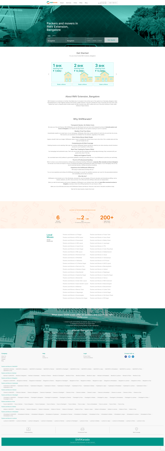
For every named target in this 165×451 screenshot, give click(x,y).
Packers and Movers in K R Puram (99, 260)
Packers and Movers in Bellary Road (100, 240)
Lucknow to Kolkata (94, 421)
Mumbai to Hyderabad (33, 375)
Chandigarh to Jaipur (102, 397)
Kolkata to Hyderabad (44, 409)
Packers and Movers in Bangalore (9, 378)
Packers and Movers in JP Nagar (72, 234)
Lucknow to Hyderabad (46, 421)
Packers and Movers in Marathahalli (73, 272)
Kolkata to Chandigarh (67, 409)
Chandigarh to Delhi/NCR (10, 397)
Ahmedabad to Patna (146, 414)
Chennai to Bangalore (33, 392)
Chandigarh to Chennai (65, 397)
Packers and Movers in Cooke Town (100, 289)
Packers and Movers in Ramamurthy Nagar (75, 298)
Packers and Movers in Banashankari (100, 286)
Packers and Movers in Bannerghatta (100, 266)
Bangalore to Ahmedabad (110, 380)
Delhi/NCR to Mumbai (9, 369)
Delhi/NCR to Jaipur (98, 369)
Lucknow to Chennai (59, 421)
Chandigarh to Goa (8, 399)
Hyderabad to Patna (141, 385)
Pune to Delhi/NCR (8, 404)
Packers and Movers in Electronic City (73, 266)
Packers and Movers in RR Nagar (99, 298)
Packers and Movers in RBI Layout (72, 252)
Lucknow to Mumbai (21, 421)
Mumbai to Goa (136, 375)
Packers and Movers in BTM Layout (73, 237)
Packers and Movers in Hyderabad (9, 383)
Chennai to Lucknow (116, 392)
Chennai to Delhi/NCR (9, 392)
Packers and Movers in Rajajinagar (100, 272)
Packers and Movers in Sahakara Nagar (74, 269)
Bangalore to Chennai (48, 380)
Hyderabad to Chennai (49, 385)
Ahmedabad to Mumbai (23, 414)
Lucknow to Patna (130, 421)
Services (68, 3)
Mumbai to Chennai (46, 375)
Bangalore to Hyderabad (35, 380)
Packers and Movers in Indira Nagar (73, 249)
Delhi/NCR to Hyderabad (36, 369)
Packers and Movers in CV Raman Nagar (74, 263)
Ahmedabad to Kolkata (106, 414)
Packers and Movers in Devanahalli (73, 240)
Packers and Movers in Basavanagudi (101, 283)
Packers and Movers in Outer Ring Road (101, 249)
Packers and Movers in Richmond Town (74, 255)
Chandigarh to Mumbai (23, 397)
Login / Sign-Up (113, 2)
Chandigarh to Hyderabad (51, 397)
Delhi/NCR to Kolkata (86, 369)
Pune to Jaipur (81, 404)
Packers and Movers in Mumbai (8, 373)
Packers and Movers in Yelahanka (72, 260)
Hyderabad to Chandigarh (63, 385)
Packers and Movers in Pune (8, 401)
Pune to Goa (121, 404)
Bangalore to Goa (147, 380)
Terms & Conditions (88, 357)
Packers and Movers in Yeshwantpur (100, 257)
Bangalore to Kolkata (86, 380)
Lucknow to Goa (141, 421)
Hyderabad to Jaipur (101, 385)
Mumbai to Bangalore (21, 375)
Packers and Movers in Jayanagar (99, 243)
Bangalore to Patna (136, 380)
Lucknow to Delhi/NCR (9, 421)
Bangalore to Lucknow (124, 380)
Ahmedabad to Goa (8, 415)
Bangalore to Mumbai (22, 380)
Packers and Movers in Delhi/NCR (9, 366)
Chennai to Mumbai (21, 392)
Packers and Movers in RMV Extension (101, 281)
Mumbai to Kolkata (80, 375)
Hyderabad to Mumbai (23, 385)
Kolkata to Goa (132, 409)
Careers (3, 359)
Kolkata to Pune (79, 409)
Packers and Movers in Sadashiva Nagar (74, 275)
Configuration (89, 38)
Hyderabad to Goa (8, 387)
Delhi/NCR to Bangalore (21, 369)
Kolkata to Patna (123, 409)
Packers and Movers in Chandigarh (9, 395)
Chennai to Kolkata (80, 392)
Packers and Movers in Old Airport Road (101, 295)
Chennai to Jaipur (91, 392)
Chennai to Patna (127, 392)
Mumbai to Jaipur (91, 375)
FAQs (80, 3)
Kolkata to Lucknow (112, 409)
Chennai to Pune (70, 392)
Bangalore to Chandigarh (62, 380)
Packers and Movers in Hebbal (99, 269)
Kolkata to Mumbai (20, 409)
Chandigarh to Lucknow (130, 397)
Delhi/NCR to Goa (8, 370)
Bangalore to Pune (74, 380)
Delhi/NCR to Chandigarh (62, 369)
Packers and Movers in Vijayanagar (73, 292)
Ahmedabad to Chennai (66, 414)
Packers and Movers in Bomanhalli (72, 278)
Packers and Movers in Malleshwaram (101, 252)
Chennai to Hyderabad (45, 392)
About (62, 3)
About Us (3, 356)
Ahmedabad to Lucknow (133, 414)
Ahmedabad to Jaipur (119, 414)
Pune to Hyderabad (40, 404)
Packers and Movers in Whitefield (72, 257)
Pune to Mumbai (18, 404)
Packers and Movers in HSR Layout (73, 243)
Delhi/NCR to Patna (137, 369)
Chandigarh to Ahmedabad (116, 397)
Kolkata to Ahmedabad (100, 409)
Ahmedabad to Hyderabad (52, 414)
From (49, 38)
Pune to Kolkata (72, 404)
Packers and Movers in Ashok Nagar (100, 292)
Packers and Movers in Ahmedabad (9, 411)
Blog (86, 3)
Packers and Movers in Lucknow (9, 418)
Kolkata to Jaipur (89, 409)
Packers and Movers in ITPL (98, 246)
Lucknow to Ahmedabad (118, 421)
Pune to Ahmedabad (92, 404)
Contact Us (45, 357)
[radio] (49, 35)
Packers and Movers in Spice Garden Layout (75, 283)
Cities (75, 3)
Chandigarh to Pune (78, 397)
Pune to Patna (112, 404)
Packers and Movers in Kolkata (8, 406)
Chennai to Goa (137, 392)
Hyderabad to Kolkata (89, 385)
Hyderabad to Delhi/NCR (10, 385)
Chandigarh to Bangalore (37, 397)
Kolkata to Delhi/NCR (9, 409)
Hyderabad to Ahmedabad (114, 385)
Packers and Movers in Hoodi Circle (73, 246)
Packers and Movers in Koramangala (73, 295)
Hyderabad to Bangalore (36, 385)
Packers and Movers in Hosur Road (100, 237)
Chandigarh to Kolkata (90, 397)
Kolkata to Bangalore (32, 409)
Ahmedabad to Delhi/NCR (10, 414)
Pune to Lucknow (103, 404)
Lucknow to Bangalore (33, 421)
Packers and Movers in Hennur (99, 278)
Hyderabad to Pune (77, 385)
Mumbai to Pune (70, 375)
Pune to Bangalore (28, 404)
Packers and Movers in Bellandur (72, 286)
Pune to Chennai (51, 404)
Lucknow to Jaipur (105, 421)
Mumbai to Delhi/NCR (9, 375)
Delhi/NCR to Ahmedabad (111, 369)
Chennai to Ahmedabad (103, 392)
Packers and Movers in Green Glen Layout (75, 281)
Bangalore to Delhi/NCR (9, 380)
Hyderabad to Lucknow (129, 385)
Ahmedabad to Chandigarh (80, 414)
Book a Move (61, 84)
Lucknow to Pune (84, 421)
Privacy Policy (86, 356)
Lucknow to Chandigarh (72, 421)
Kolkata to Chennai (55, 409)
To (67, 38)
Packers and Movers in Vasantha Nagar (101, 275)
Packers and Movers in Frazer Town (100, 234)
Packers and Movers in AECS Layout (100, 263)
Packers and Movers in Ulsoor (98, 255)
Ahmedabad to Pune (94, 414)
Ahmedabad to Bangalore (37, 414)
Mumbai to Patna (127, 375)
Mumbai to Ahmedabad (103, 375)
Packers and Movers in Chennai (8, 389)
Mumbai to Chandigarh (58, 375)
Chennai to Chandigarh (58, 392)
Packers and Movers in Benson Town (73, 289)
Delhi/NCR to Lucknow (125, 369)
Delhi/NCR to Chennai (49, 369)
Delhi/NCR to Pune (74, 369)
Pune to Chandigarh (61, 404)
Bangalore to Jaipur (97, 380)
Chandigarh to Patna (143, 397)
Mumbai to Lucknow (116, 375)
